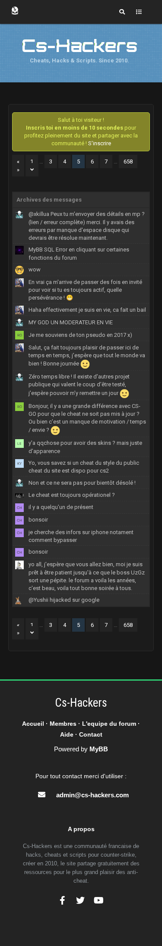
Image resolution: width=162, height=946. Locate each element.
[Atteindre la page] (31, 169)
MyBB (98, 749)
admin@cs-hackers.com (92, 795)
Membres (63, 723)
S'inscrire (99, 143)
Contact (90, 734)
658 (128, 161)
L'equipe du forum (109, 723)
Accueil (33, 723)
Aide (66, 734)
